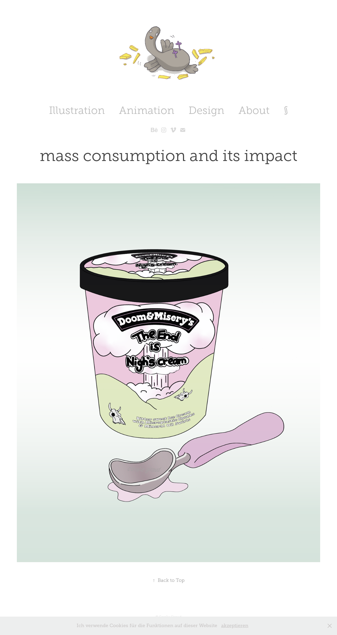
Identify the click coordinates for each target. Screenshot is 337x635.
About (254, 110)
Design (206, 110)
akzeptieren (234, 625)
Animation (146, 110)
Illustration (77, 110)
